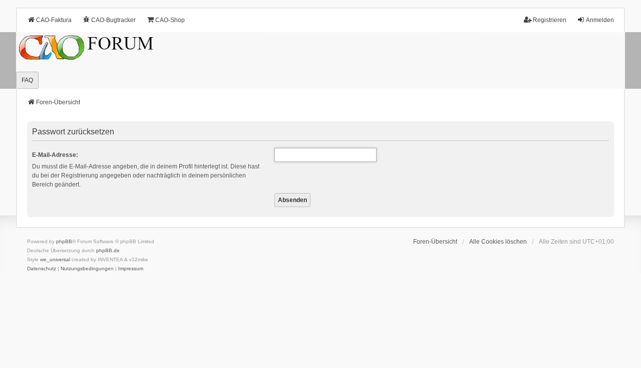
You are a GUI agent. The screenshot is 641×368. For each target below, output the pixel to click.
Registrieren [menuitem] (549, 20)
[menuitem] (41, 268)
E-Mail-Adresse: (55, 154)
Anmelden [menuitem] (600, 20)
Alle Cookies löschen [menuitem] (498, 241)
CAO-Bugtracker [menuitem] (113, 20)
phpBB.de (108, 250)
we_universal (55, 259)
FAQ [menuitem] (27, 80)
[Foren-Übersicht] (320, 61)
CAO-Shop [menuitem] (170, 20)
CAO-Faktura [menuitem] (54, 20)
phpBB (64, 241)
